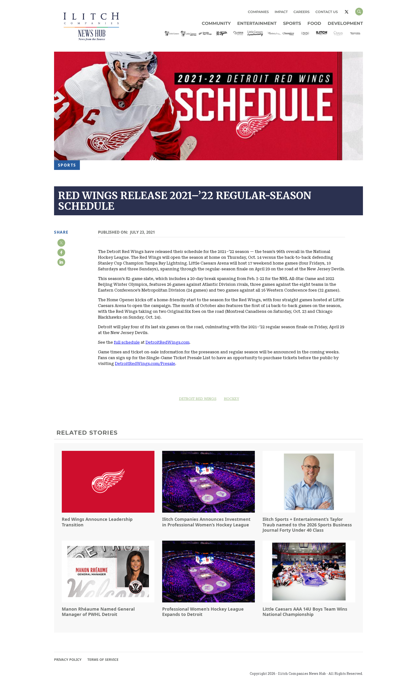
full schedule (127, 342)
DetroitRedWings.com (167, 342)
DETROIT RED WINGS (197, 399)
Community (216, 23)
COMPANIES (258, 12)
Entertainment (257, 23)
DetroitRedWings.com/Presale (145, 363)
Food (314, 23)
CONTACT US (326, 12)
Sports (292, 23)
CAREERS (301, 12)
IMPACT (281, 12)
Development (345, 23)
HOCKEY (231, 399)
